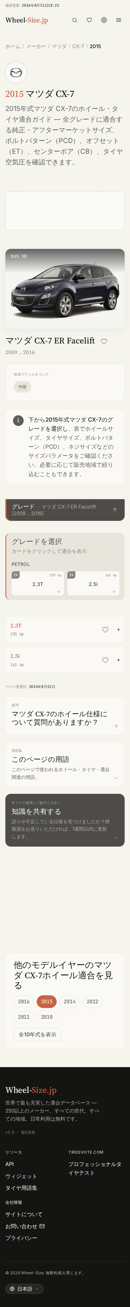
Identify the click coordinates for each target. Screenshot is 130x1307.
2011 (24, 1017)
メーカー (36, 46)
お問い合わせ (21, 1226)
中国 (22, 386)
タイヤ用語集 (21, 1187)
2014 (69, 1001)
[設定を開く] (104, 20)
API (9, 1164)
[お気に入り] (89, 20)
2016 (24, 1001)
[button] (65, 510)
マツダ (59, 46)
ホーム (12, 46)
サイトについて (24, 1214)
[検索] (75, 20)
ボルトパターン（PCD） (42, 141)
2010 (47, 1017)
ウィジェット (21, 1176)
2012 (92, 1001)
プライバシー (21, 1238)
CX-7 (78, 46)
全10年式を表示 (37, 1034)
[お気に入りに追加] (104, 341)
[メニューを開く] (119, 20)
